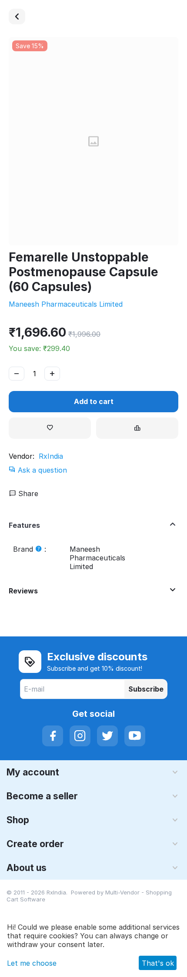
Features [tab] (24, 525)
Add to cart (94, 401)
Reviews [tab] (23, 590)
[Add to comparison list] (137, 428)
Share (27, 493)
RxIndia (51, 456)
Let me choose (32, 963)
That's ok (158, 963)
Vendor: (21, 456)
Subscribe (146, 689)
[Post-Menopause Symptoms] (17, 16)
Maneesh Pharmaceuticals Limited (66, 304)
